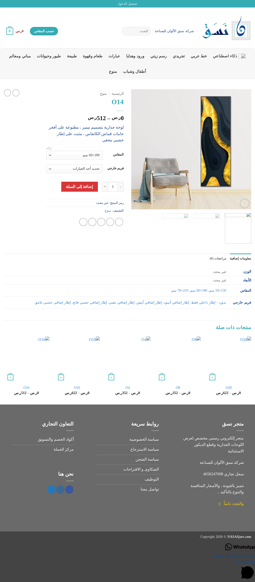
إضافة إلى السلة (79, 186)
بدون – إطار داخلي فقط (208, 302)
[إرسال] (127, 31)
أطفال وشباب (134, 71)
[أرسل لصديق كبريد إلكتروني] (101, 222)
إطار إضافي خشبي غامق (53, 302)
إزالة (48, 148)
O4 (128, 388)
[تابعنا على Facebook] (20, 3)
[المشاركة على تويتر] (110, 222)
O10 (77, 388)
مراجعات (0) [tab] (218, 258)
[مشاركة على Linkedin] (83, 222)
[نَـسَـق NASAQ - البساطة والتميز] (226, 27)
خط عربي (199, 56)
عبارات (114, 56)
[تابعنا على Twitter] (10, 3)
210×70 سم (179, 290)
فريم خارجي (115, 168)
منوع (113, 71)
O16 (26, 388)
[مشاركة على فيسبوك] (119, 222)
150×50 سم (217, 290)
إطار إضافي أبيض (149, 302)
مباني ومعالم (20, 56)
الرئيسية (118, 93)
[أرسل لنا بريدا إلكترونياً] (6, 3)
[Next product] (15, 92)
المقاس (118, 154)
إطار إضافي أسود (176, 302)
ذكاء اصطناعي (225, 56)
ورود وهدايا (135, 56)
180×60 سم (198, 290)
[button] (127, 3)
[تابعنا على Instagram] (15, 3)
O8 (178, 388)
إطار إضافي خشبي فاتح (90, 302)
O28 (229, 388)
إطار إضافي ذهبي (121, 302)
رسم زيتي (158, 56)
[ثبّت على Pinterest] (92, 222)
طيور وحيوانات (49, 56)
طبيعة (72, 56)
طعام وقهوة (93, 56)
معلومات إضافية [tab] (240, 258)
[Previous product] (7, 92)
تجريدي (179, 56)
